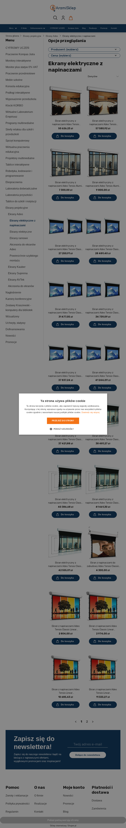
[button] (63, 429)
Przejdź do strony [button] (63, 421)
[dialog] (63, 414)
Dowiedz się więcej (91, 412)
